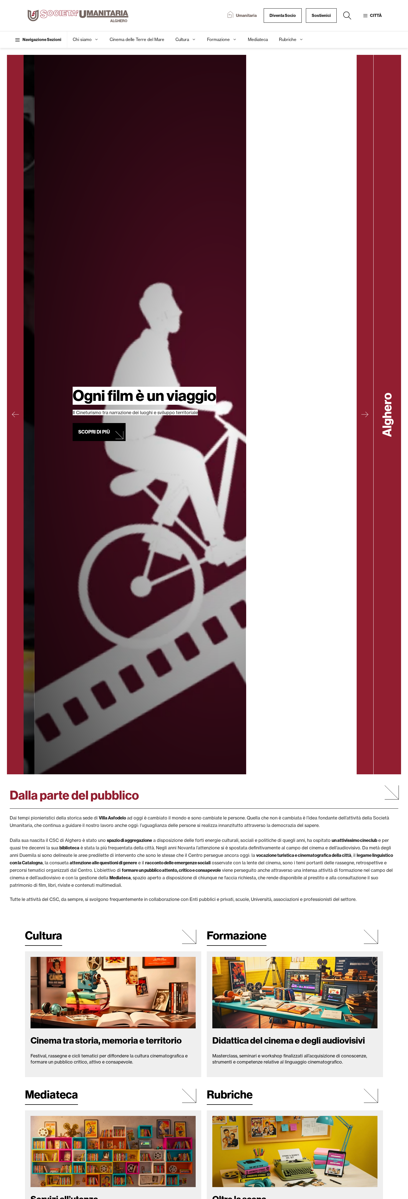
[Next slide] (365, 414)
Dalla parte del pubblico (74, 795)
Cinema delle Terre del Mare (137, 39)
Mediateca (258, 39)
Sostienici (321, 15)
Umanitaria (246, 15)
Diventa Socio (283, 15)
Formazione (218, 39)
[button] (347, 16)
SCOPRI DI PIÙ (73, 414)
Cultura (182, 39)
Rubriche (287, 39)
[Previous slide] (15, 414)
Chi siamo (82, 39)
